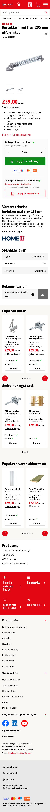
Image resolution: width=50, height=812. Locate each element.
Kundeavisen (8, 632)
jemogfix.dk (10, 773)
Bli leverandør (9, 708)
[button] (22, 378)
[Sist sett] (47, 33)
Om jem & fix (10, 673)
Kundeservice (10, 620)
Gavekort (6, 644)
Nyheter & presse (11, 680)
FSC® (5, 702)
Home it (7, 23)
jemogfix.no (10, 767)
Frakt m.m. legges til (11, 107)
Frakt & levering (10, 649)
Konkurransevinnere (12, 696)
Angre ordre (8, 666)
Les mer (6, 135)
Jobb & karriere (10, 685)
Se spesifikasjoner (22, 135)
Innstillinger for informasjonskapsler (15, 787)
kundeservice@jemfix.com (20, 753)
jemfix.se (8, 779)
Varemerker (8, 660)
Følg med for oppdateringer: (19, 714)
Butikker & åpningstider (14, 627)
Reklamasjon (8, 655)
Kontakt (6, 638)
